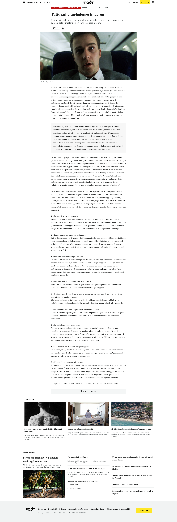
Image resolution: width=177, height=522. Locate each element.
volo (116, 384)
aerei (59, 384)
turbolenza (90, 384)
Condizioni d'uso (97, 509)
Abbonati (145, 2)
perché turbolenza (76, 384)
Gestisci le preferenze (78, 509)
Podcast (39, 2)
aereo (65, 384)
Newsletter (31, 2)
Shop (130, 2)
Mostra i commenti (88, 391)
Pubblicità (52, 509)
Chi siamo (41, 509)
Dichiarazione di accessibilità (119, 509)
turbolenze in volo (105, 384)
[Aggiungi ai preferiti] (63, 27)
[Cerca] (44, 2)
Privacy (62, 509)
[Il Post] (88, 2)
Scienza (85, 8)
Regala (135, 2)
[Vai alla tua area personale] (153, 2)
